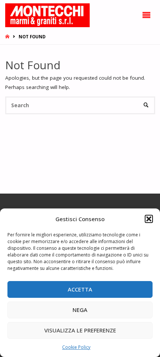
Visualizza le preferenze (80, 330)
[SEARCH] (146, 105)
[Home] (8, 36)
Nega (80, 309)
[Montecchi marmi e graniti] (47, 15)
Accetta (80, 289)
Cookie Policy (76, 347)
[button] (149, 219)
